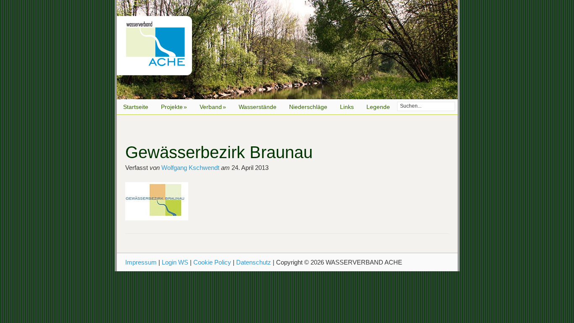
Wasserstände (257, 106)
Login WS (175, 262)
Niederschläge (308, 106)
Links (347, 106)
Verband (213, 106)
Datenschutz (253, 262)
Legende (378, 106)
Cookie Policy (212, 262)
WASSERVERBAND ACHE (287, 49)
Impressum (141, 262)
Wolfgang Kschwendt (190, 167)
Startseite (135, 106)
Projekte (174, 106)
